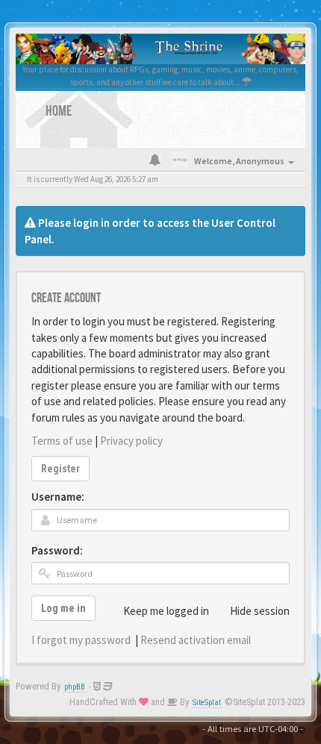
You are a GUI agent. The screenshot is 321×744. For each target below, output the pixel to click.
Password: (57, 550)
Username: (57, 497)
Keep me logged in (166, 611)
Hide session (260, 611)
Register (60, 469)
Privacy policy (131, 441)
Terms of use (62, 441)
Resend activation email (195, 640)
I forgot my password (81, 640)
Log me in (63, 608)
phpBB (74, 687)
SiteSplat (207, 702)
